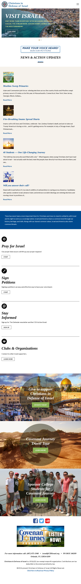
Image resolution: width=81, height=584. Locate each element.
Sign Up (6, 327)
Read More (7, 100)
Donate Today (40, 405)
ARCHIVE (40, 61)
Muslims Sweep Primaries (15, 86)
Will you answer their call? (16, 185)
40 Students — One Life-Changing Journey (24, 152)
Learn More (11, 30)
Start (6, 257)
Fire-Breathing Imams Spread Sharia (21, 119)
